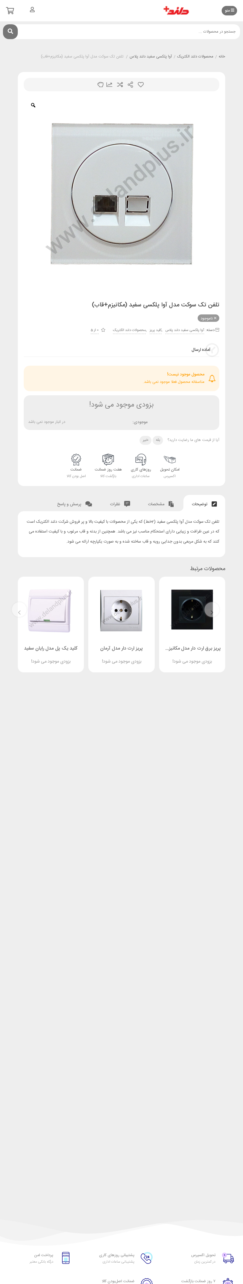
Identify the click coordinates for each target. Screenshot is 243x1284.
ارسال (130, 84)
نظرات (115, 504)
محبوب (141, 84)
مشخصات (157, 504)
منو (228, 10)
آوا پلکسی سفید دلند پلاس (151, 57)
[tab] (204, 503)
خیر (145, 440)
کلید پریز (156, 330)
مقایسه (120, 84)
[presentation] (211, 609)
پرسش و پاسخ (69, 504)
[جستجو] (10, 31)
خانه (222, 57)
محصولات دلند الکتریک (195, 57)
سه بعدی (100, 84)
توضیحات (200, 504)
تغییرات (109, 84)
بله (158, 440)
